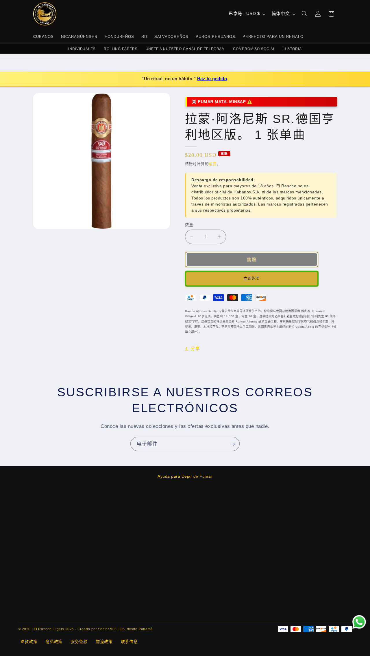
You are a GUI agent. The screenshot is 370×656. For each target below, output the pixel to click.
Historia (293, 49)
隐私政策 (53, 641)
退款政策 (29, 641)
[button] (304, 14)
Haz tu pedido (212, 78)
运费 (213, 164)
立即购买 (252, 278)
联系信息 (129, 641)
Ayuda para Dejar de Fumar (185, 476)
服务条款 (79, 641)
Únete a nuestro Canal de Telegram (185, 49)
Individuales (82, 49)
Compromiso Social (254, 49)
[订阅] (232, 444)
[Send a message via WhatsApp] (359, 622)
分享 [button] (195, 348)
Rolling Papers (121, 49)
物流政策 (104, 641)
